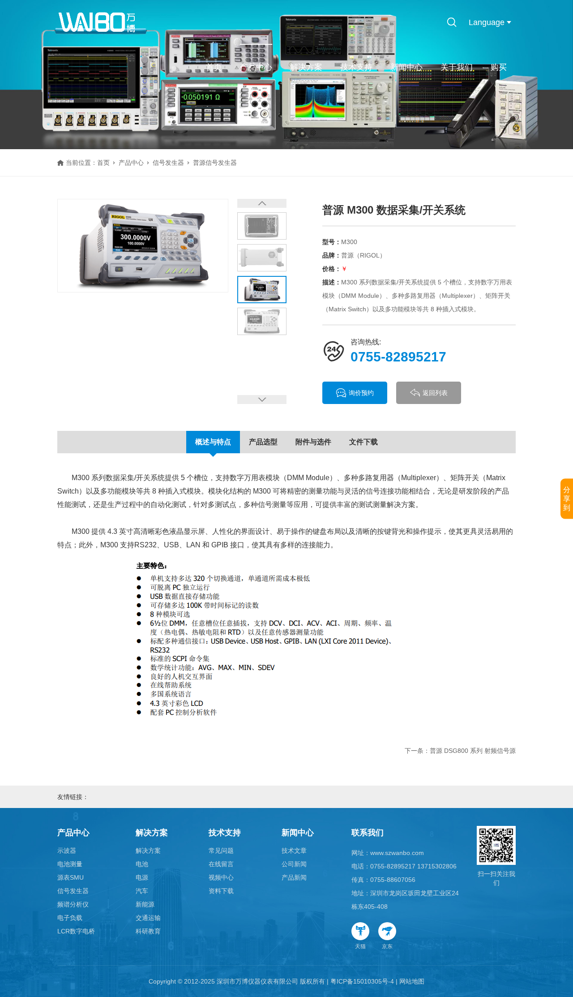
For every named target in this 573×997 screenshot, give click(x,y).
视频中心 (221, 877)
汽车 (142, 890)
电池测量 (69, 864)
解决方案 (306, 67)
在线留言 (221, 864)
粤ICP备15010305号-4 (362, 981)
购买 (499, 67)
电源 (142, 877)
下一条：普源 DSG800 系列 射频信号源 (460, 750)
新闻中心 (406, 67)
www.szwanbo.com (397, 852)
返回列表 (435, 392)
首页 (214, 67)
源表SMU (70, 877)
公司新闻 (294, 864)
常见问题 (221, 850)
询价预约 (361, 392)
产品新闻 (294, 877)
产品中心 (256, 67)
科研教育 (148, 931)
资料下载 (221, 890)
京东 (387, 946)
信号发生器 (168, 162)
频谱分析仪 (73, 904)
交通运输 (148, 917)
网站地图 (411, 981)
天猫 (360, 946)
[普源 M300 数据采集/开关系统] (143, 245)
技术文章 (294, 850)
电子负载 (69, 917)
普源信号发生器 (215, 162)
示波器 (66, 850)
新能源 (145, 904)
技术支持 (356, 67)
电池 (142, 864)
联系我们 (367, 832)
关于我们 (456, 67)
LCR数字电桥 (76, 931)
